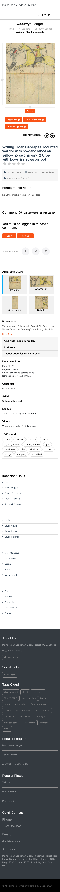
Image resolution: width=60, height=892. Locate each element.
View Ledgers (11, 487)
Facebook (10, 674)
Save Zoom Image (34, 119)
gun (47, 444)
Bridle (7, 728)
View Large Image (16, 126)
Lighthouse (38, 692)
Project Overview (13, 493)
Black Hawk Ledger (12, 745)
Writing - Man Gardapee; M (30, 32)
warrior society (28, 698)
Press (7, 569)
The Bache (9, 716)
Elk (37, 710)
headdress (10, 449)
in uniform (30, 722)
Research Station (13, 504)
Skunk (7, 704)
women (48, 449)
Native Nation (41, 172)
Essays (8, 564)
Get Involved (11, 575)
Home (11, 28)
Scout (25, 692)
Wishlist (8, 596)
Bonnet (43, 698)
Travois (7, 710)
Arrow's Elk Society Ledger (15, 764)
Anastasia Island (23, 710)
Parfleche (43, 722)
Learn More (12, 657)
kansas (46, 710)
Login (9, 235)
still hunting (20, 704)
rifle (23, 449)
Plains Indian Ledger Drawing (19, 4)
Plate (14, 172)
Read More (7, 334)
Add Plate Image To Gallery (19, 340)
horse (7, 439)
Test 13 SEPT (10, 698)
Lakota (32, 439)
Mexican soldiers (12, 722)
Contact (8, 613)
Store (7, 591)
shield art (34, 449)
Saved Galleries (12, 537)
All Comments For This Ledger (39, 213)
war (43, 439)
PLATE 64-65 (9, 791)
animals (19, 439)
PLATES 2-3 (8, 801)
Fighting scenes (38, 704)
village (8, 454)
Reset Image (13, 119)
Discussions (10, 558)
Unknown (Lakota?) (12, 401)
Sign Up (25, 235)
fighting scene (12, 444)
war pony (21, 454)
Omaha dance (25, 716)
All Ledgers (24, 28)
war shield (37, 454)
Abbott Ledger (9, 754)
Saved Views (11, 526)
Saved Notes (11, 531)
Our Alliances (11, 607)
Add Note (9, 347)
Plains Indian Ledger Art (40, 885)
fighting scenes (32, 444)
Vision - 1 (6, 782)
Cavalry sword (11, 692)
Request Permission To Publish (22, 353)
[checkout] (49, 15)
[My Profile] (44, 15)
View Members (12, 553)
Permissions (10, 602)
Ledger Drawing (12, 498)
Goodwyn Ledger (43, 28)
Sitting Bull (42, 716)
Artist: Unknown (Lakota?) (18, 178)
